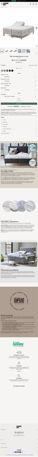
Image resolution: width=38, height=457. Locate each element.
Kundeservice (3, 429)
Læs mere (7, 74)
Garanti (4, 131)
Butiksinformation (6, 133)
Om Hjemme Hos (3, 443)
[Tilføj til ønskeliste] (36, 54)
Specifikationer (5, 124)
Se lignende (5, 126)
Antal (19, 98)
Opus (7, 112)
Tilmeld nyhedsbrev (4, 447)
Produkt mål (5, 122)
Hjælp (2, 439)
